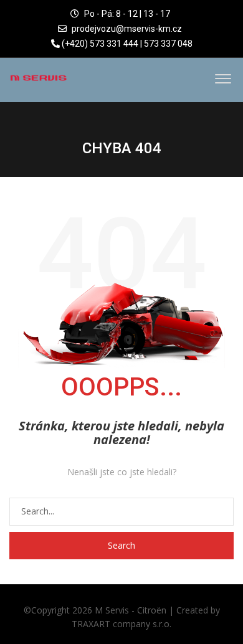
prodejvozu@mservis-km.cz (127, 29)
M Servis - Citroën (130, 610)
